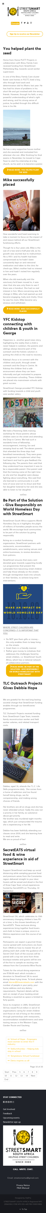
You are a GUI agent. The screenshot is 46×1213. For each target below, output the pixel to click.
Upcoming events (11, 1118)
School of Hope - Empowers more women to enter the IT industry (22, 1041)
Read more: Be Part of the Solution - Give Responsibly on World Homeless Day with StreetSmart (24, 670)
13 (21, 1076)
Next (33, 1076)
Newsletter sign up (12, 1122)
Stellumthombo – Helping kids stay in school (23, 1050)
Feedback (7, 1114)
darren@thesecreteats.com (21, 982)
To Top (24, 1209)
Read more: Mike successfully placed (23, 310)
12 (16, 1076)
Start (7, 1072)
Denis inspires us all (20, 1060)
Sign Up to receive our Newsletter (25, 34)
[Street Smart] (23, 1145)
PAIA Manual (23, 1188)
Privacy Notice (23, 1185)
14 (27, 1076)
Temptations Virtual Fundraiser (25, 1056)
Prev (14, 1072)
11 (11, 1076)
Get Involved (9, 1109)
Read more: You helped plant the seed (24, 171)
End (6, 1079)
